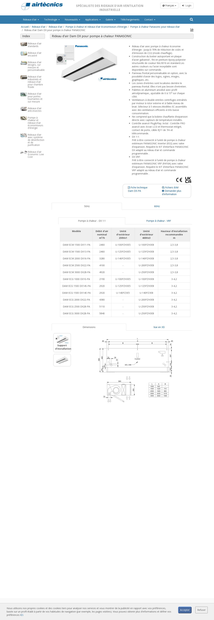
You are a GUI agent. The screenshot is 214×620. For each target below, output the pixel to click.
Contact (149, 19)
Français (170, 5)
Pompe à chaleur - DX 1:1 (92, 220)
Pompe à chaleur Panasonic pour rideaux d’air (155, 26)
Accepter (185, 609)
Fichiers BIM (171, 187)
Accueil (25, 26)
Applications (92, 19)
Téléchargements (130, 19)
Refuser (201, 609)
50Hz (87, 206)
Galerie (110, 19)
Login (187, 5)
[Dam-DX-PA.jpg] (86, 62)
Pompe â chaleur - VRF (158, 220)
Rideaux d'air (30, 19)
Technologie (51, 19)
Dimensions (89, 327)
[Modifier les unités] (192, 29)
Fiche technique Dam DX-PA (137, 189)
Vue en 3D (159, 327)
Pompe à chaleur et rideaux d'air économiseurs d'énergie (96, 26)
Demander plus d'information (171, 192)
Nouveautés (72, 19)
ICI (21, 614)
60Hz (157, 206)
